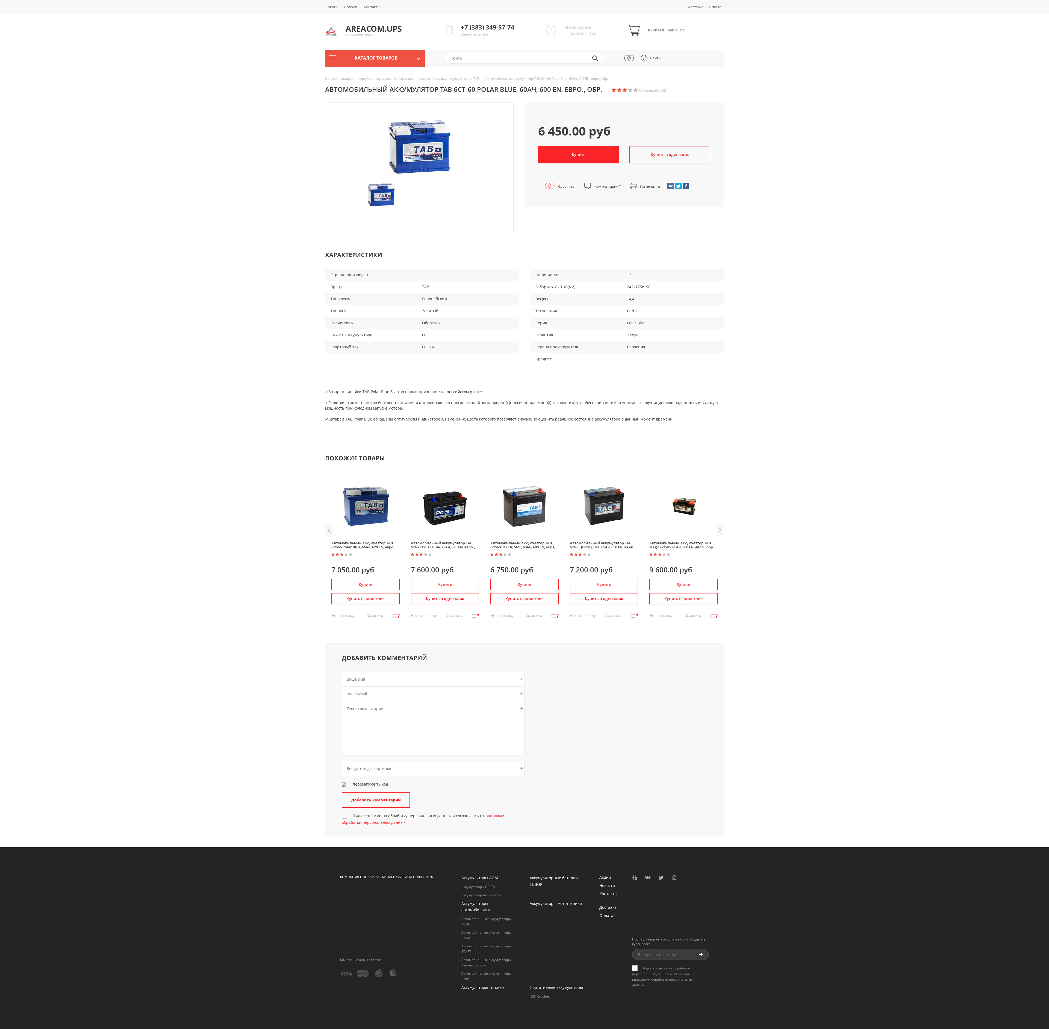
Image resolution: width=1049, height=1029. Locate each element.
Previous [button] (329, 530)
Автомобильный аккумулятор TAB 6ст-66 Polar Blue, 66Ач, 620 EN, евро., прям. (363, 547)
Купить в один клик (365, 598)
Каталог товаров (339, 78)
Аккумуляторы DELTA (478, 886)
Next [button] (720, 530)
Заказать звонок (475, 34)
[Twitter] (678, 186)
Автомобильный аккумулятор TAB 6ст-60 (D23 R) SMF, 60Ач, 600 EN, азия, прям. (522, 547)
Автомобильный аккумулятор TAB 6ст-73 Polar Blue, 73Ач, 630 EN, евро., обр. (443, 547)
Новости (351, 6)
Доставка (695, 6)
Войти (655, 57)
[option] (419, 146)
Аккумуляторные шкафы (481, 895)
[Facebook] (686, 186)
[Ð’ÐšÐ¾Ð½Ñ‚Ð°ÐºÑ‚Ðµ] (670, 186)
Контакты (372, 6)
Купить (578, 154)
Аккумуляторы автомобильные (386, 78)
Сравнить (565, 186)
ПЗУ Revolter (539, 996)
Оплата (715, 6)
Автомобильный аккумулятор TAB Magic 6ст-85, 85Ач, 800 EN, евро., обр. (681, 544)
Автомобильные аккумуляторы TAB (449, 78)
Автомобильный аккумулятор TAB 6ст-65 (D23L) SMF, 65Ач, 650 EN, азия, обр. (601, 547)
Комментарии (607, 186)
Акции (333, 6)
